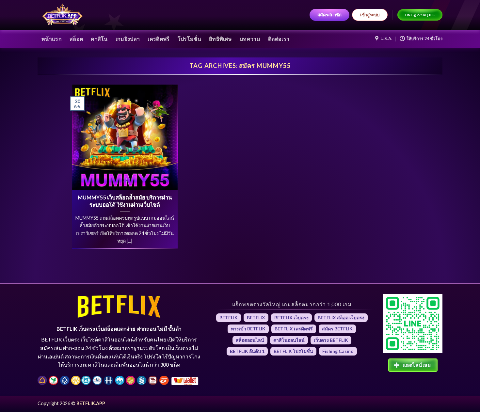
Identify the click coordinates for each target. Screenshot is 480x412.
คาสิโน (99, 39)
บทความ (250, 39)
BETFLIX (256, 317)
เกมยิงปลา (128, 39)
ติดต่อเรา (278, 39)
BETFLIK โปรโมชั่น (293, 351)
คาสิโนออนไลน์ (289, 340)
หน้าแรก (51, 39)
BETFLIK (228, 317)
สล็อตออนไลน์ (250, 340)
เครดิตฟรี (158, 39)
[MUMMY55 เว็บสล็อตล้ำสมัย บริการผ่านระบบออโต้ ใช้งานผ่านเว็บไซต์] (125, 137)
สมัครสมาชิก (329, 14)
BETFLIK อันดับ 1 (247, 351)
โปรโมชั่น (189, 39)
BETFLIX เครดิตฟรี (294, 328)
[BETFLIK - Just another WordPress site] (63, 15)
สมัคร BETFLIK (337, 328)
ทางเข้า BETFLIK (248, 328)
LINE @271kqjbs (420, 15)
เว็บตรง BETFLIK (331, 340)
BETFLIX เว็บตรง (291, 317)
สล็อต (76, 39)
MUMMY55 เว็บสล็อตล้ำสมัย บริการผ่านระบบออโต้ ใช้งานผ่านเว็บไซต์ (125, 201)
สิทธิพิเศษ (220, 39)
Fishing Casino (338, 351)
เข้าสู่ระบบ (369, 14)
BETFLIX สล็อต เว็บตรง (341, 317)
